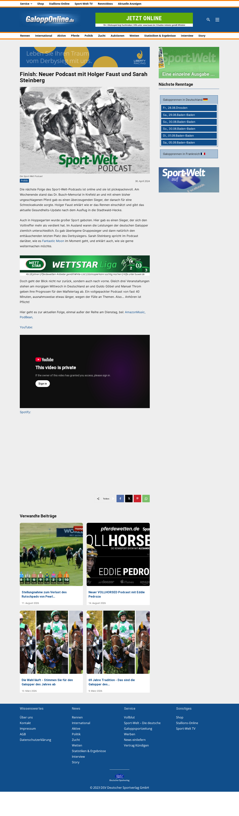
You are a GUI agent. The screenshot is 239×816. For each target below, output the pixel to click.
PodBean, (26, 317)
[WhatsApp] (146, 498)
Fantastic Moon (53, 241)
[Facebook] (120, 498)
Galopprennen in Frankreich (182, 154)
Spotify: (25, 412)
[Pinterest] (137, 498)
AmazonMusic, (134, 312)
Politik (24, 180)
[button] (208, 19)
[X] (129, 498)
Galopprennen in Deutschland (183, 99)
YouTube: (26, 327)
